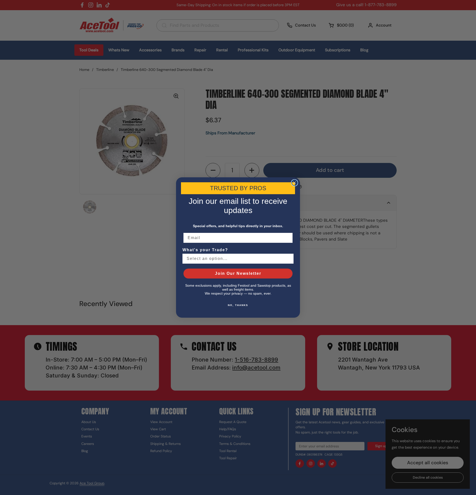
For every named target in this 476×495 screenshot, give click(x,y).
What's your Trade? (205, 250)
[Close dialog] (295, 183)
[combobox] (236, 258)
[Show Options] (288, 258)
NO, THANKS (238, 305)
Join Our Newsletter (238, 273)
